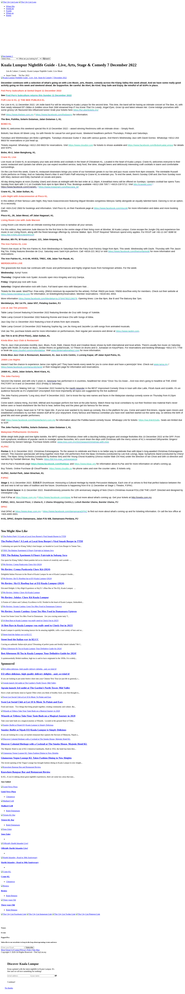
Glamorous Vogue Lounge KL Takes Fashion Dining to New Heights (36, 758)
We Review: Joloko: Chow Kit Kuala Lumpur (25, 597)
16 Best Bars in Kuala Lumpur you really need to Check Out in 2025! (37, 625)
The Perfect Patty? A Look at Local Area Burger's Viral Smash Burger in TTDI (42, 541)
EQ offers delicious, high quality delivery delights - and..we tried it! (35, 674)
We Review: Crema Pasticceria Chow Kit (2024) (25, 569)
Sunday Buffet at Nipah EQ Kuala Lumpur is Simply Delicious (33, 730)
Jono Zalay (6, 834)
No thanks (9, 988)
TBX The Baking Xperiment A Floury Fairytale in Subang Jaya (34, 555)
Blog (3, 950)
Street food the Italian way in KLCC (20, 639)
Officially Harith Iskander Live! (14, 848)
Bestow (4, 891)
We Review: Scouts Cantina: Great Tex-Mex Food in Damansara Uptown (39, 611)
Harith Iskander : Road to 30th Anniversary (20, 862)
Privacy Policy (26, 950)
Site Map (36, 950)
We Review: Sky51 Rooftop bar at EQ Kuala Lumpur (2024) (32, 583)
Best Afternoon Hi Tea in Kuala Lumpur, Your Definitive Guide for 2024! (38, 653)
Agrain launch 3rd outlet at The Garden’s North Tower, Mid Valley (35, 688)
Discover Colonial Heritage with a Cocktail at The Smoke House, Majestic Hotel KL (44, 744)
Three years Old (8, 905)
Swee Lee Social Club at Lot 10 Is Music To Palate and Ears (32, 702)
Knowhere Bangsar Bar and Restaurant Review (25, 772)
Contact (17, 950)
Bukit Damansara (13, 811)
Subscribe (29, 947)
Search (47, 59)
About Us (9, 950)
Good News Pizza (8, 792)
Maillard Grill (7, 806)
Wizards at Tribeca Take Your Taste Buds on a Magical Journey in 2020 (38, 716)
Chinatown (10, 797)
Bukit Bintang (11, 896)
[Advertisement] (92, 36)
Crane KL (5, 876)
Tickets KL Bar (7, 820)
